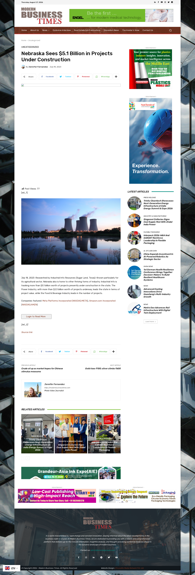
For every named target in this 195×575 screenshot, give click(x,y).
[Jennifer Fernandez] (23, 67)
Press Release (37, 436)
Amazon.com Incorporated (102, 301)
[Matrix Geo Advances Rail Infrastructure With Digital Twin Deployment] (134, 309)
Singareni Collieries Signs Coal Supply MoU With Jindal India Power (71, 447)
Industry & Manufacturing (70, 441)
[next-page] (27, 458)
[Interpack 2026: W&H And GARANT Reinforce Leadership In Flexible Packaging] (104, 433)
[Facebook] (158, 2)
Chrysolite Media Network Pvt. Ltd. (129, 568)
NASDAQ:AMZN (29, 304)
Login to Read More (36, 316)
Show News (148, 266)
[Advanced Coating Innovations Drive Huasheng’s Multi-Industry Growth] (134, 292)
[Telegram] (172, 2)
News (145, 286)
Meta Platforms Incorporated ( (57, 301)
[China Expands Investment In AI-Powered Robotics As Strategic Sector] (134, 255)
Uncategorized (34, 40)
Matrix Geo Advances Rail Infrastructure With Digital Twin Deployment (156, 310)
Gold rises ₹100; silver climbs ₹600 (103, 368)
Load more (149, 321)
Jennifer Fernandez (38, 67)
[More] (116, 76)
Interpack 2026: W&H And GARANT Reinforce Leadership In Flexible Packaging (104, 446)
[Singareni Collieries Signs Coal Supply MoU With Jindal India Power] (71, 433)
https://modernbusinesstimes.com (57, 388)
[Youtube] (161, 2)
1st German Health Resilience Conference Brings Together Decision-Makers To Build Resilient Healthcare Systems (158, 274)
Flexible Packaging (104, 439)
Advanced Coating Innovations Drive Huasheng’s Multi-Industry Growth (156, 293)
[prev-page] (23, 458)
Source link (26, 332)
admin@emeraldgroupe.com (103, 550)
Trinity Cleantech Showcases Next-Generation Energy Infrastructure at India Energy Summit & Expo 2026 (37, 444)
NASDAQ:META (80, 301)
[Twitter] (168, 2)
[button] (170, 30)
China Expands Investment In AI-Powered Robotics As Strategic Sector (158, 256)
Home (23, 40)
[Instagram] (165, 2)
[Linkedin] (155, 2)
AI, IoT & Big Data (150, 251)
